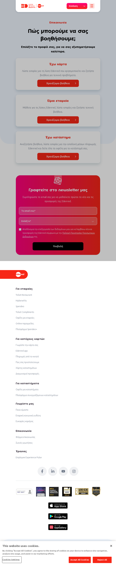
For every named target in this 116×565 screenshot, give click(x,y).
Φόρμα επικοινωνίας (25, 437)
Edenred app (22, 351)
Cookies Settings (11, 560)
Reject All (102, 560)
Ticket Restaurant (24, 295)
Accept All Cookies (79, 560)
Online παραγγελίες (25, 323)
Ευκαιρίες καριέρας (24, 421)
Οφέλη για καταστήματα (27, 389)
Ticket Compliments (25, 312)
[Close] (111, 546)
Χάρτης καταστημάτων (26, 368)
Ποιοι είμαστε (22, 410)
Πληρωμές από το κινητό (27, 356)
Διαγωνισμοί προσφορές (27, 373)
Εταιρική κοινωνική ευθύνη (28, 415)
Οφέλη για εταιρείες (25, 318)
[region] (58, 553)
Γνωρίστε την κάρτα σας (27, 345)
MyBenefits (21, 300)
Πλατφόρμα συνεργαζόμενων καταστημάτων (37, 395)
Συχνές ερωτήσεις (24, 443)
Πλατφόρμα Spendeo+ (26, 329)
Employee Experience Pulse (29, 457)
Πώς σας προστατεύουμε (27, 362)
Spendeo (20, 306)
